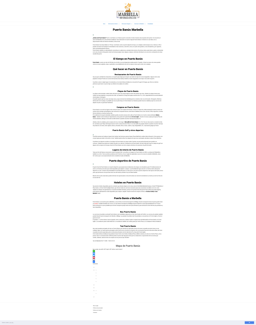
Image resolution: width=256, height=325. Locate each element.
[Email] (128, 260)
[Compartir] (128, 262)
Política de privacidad (98, 307)
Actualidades (150, 23)
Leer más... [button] (11, 322)
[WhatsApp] (128, 251)
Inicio (104, 23)
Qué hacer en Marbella (139, 23)
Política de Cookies (97, 310)
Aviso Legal (95, 305)
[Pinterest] (128, 257)
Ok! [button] (249, 322)
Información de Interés (113, 23)
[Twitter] (128, 255)
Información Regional (126, 23)
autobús (96, 203)
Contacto (95, 312)
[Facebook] (128, 253)
